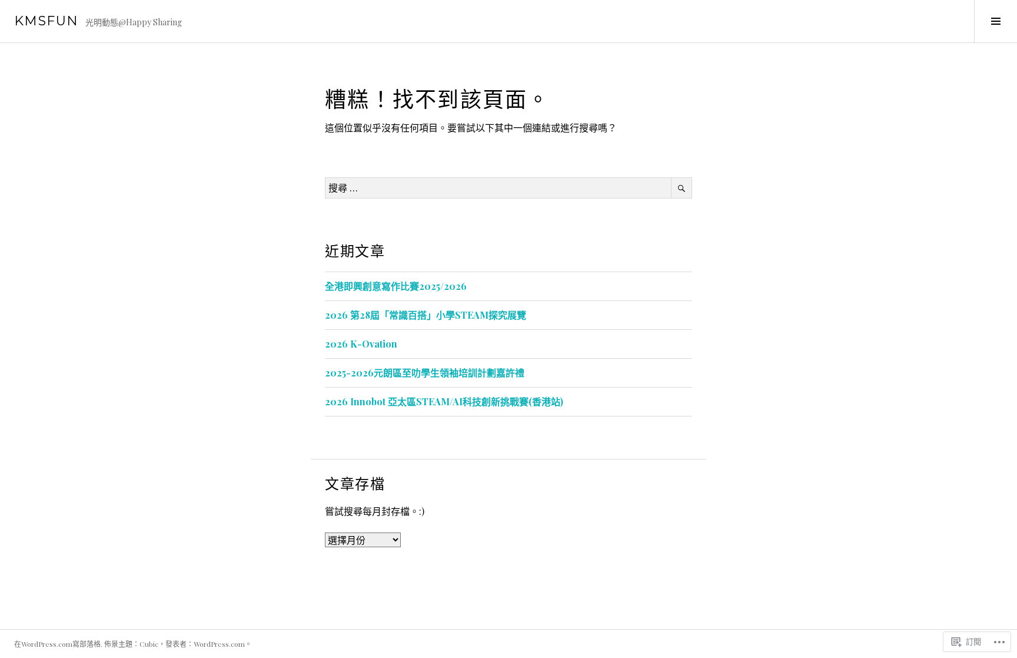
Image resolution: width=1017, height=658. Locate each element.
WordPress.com (219, 644)
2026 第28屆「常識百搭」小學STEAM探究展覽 (425, 315)
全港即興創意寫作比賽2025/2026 (396, 286)
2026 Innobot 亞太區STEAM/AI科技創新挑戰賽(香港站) (444, 401)
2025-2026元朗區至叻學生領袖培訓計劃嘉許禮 (424, 372)
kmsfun (46, 21)
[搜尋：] (508, 187)
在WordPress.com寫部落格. (58, 644)
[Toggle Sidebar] (995, 21)
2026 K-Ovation (361, 344)
